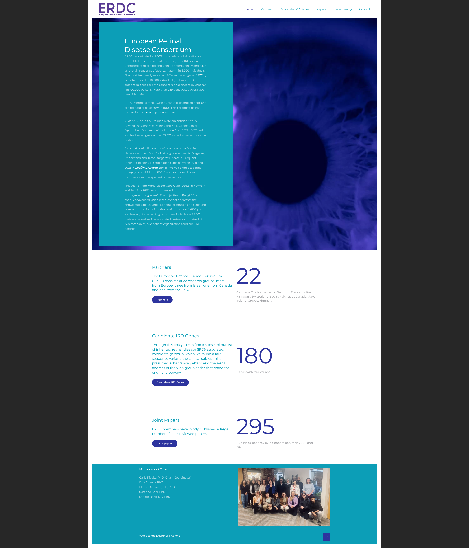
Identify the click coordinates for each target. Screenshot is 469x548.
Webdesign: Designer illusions (159, 535)
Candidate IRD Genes (294, 9)
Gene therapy (342, 9)
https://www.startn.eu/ (148, 167)
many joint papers (152, 112)
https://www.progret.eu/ (141, 195)
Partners (266, 9)
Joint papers (165, 443)
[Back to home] (117, 9)
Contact (364, 9)
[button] (326, 537)
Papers (321, 9)
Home (249, 9)
